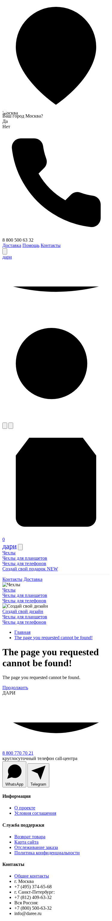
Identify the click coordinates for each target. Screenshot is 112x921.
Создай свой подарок (30, 568)
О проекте (24, 807)
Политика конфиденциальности (47, 852)
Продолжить (15, 687)
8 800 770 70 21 (17, 753)
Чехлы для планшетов (24, 558)
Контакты (51, 245)
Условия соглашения (35, 813)
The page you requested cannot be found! (53, 637)
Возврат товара (29, 836)
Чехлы (9, 552)
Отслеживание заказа (36, 847)
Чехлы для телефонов (24, 563)
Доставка (11, 245)
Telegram (38, 784)
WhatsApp (14, 784)
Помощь (30, 245)
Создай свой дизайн (22, 611)
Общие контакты (31, 875)
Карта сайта (26, 842)
